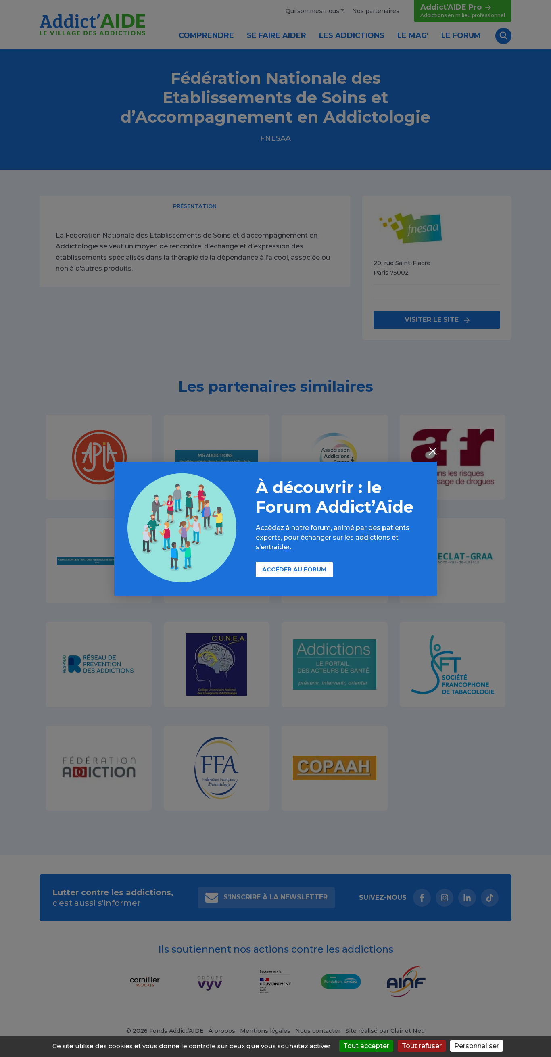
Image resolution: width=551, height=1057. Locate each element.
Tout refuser (422, 1046)
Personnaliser (476, 1046)
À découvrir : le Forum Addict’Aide (334, 497)
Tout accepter (366, 1046)
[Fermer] (433, 452)
